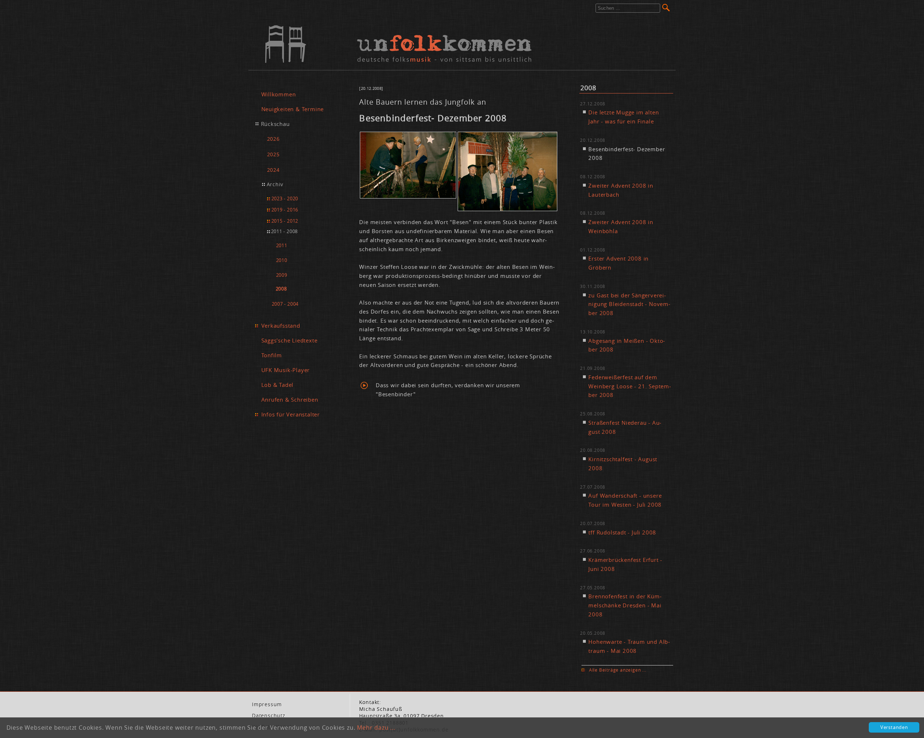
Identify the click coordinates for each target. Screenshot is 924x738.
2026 (273, 138)
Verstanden (894, 727)
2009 (281, 275)
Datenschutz (269, 715)
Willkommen (278, 94)
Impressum (267, 704)
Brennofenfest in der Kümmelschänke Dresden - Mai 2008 (624, 605)
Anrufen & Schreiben (289, 399)
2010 (281, 260)
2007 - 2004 (285, 304)
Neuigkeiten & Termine (292, 109)
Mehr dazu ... (376, 728)
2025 (273, 154)
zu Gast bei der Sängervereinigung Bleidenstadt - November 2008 (629, 304)
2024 (273, 169)
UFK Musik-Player (285, 370)
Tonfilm (271, 355)
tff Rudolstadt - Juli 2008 (622, 532)
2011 (281, 246)
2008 (281, 289)
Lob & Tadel (277, 384)
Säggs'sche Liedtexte (289, 340)
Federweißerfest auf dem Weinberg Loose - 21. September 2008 (629, 386)
